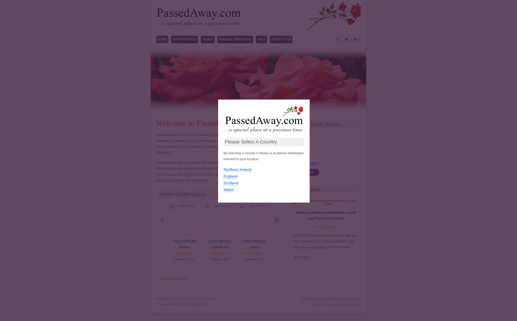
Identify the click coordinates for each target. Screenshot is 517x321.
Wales (228, 189)
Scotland (230, 183)
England (230, 176)
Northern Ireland (237, 169)
